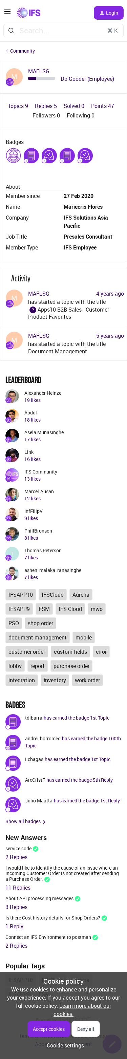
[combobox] (63, 30)
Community (22, 51)
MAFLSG (38, 71)
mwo (97, 609)
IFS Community (40, 471)
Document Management (57, 351)
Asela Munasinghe (44, 432)
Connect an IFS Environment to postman (48, 937)
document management (37, 637)
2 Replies (16, 857)
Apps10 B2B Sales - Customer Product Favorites (68, 313)
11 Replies (17, 887)
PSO (13, 623)
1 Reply (14, 926)
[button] (7, 13)
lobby (15, 666)
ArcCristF (35, 780)
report (37, 666)
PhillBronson (38, 530)
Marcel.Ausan (39, 491)
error (101, 651)
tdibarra (33, 717)
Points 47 (102, 106)
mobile (84, 637)
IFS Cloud (70, 609)
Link (29, 452)
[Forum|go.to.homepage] (28, 12)
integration (21, 680)
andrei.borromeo (43, 738)
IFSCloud (53, 594)
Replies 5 (46, 106)
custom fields (70, 651)
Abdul (30, 412)
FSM (44, 609)
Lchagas (34, 759)
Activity (20, 278)
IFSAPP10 (20, 594)
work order (87, 680)
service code (18, 848)
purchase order (71, 666)
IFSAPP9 (19, 609)
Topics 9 (18, 106)
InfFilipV (33, 511)
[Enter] (11, 30)
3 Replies (16, 907)
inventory (55, 680)
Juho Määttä (38, 800)
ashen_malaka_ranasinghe (52, 570)
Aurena (80, 594)
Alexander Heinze (42, 393)
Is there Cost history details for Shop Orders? (52, 917)
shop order (40, 623)
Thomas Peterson (43, 550)
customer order (26, 651)
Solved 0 (75, 106)
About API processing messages (39, 898)
